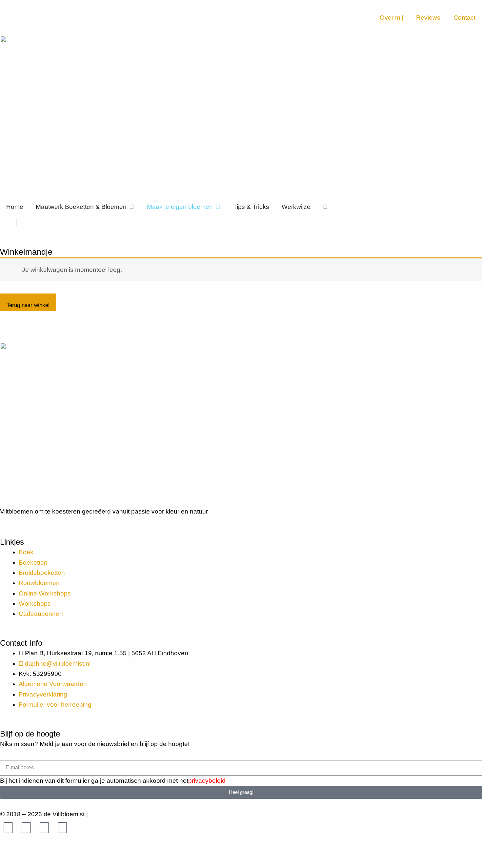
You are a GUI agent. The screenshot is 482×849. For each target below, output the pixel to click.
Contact (464, 17)
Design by (120, 814)
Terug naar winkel (28, 305)
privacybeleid (207, 780)
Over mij (391, 17)
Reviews (428, 17)
